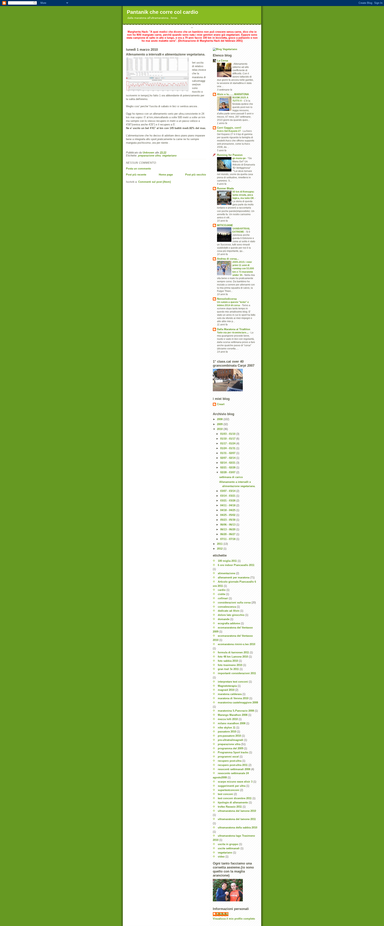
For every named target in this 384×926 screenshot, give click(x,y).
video (221, 856)
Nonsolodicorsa (227, 298)
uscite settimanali (229, 848)
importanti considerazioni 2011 (237, 673)
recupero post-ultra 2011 (233, 765)
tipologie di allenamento (233, 802)
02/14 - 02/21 (228, 462)
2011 (220, 543)
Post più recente (136, 174)
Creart (220, 404)
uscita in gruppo (228, 844)
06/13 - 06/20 (228, 529)
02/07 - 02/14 (228, 457)
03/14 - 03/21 (228, 495)
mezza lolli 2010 (228, 719)
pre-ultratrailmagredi (230, 739)
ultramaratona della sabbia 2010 (237, 827)
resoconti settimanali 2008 (234, 769)
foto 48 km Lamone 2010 (233, 656)
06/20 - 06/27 (228, 534)
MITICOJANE (225, 225)
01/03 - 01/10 (228, 433)
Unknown (222, 913)
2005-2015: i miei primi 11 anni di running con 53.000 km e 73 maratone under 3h (243, 268)
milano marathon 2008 (231, 723)
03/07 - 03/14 (228, 490)
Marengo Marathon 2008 (232, 714)
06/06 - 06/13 (228, 524)
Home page (166, 174)
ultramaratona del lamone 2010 (237, 810)
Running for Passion (230, 154)
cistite (221, 594)
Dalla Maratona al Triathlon (233, 329)
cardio (222, 589)
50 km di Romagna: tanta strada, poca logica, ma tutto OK (243, 195)
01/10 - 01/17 (228, 438)
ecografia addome (229, 623)
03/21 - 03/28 (228, 500)
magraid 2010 (226, 689)
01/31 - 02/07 (228, 453)
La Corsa (222, 60)
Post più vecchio (195, 174)
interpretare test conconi (233, 681)
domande (223, 619)
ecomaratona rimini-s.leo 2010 (236, 644)
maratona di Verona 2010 (233, 698)
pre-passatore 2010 (229, 735)
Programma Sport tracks (233, 752)
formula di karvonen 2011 (233, 652)
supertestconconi (228, 790)
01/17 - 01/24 (228, 443)
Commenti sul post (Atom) (154, 181)
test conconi (225, 794)
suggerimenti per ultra (231, 785)
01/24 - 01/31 (228, 448)
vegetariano (169, 155)
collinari (223, 598)
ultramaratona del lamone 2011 (237, 819)
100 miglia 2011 (227, 560)
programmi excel (228, 756)
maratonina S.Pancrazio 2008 (236, 710)
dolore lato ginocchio (231, 614)
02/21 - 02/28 (228, 467)
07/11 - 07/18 (228, 539)
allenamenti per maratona (233, 577)
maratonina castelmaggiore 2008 (238, 702)
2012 (220, 548)
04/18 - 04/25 (228, 510)
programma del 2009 (230, 748)
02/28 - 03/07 (228, 472)
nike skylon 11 (226, 727)
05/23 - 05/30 (228, 519)
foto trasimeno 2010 (230, 665)
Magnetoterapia (227, 685)
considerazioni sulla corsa (234, 602)
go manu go (239, 158)
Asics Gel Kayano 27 (229, 131)
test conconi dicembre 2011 (235, 798)
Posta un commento (138, 168)
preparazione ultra (149, 155)
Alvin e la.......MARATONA (233, 94)
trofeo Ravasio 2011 (230, 806)
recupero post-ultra (229, 760)
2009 (220, 424)
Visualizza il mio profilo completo (234, 918)
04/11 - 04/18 (228, 505)
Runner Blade (225, 188)
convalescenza (227, 606)
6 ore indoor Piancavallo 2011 (236, 565)
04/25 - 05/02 (228, 514)
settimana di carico (231, 477)
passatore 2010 (227, 731)
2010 (220, 429)
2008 (220, 419)
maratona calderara (230, 694)
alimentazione (226, 573)
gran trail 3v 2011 (228, 669)
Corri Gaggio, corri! (229, 127)
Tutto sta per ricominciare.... (233, 332)
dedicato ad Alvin (228, 610)
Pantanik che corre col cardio (162, 12)
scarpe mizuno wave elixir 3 (235, 781)
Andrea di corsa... (228, 258)
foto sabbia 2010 (228, 660)
